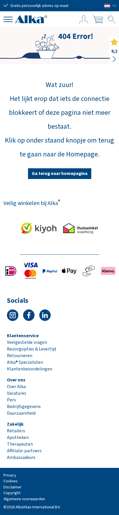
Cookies (10, 481)
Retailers (16, 431)
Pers (11, 400)
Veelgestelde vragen (27, 342)
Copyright (12, 493)
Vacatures (16, 393)
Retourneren (19, 355)
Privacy (9, 475)
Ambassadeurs (21, 457)
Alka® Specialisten (25, 362)
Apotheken (18, 437)
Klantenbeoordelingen (29, 369)
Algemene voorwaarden (24, 499)
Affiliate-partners (24, 451)
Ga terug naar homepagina (60, 173)
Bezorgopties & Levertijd (31, 349)
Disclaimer (12, 487)
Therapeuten (20, 444)
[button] (110, 5)
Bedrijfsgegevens (24, 406)
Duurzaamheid (21, 413)
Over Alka (16, 386)
